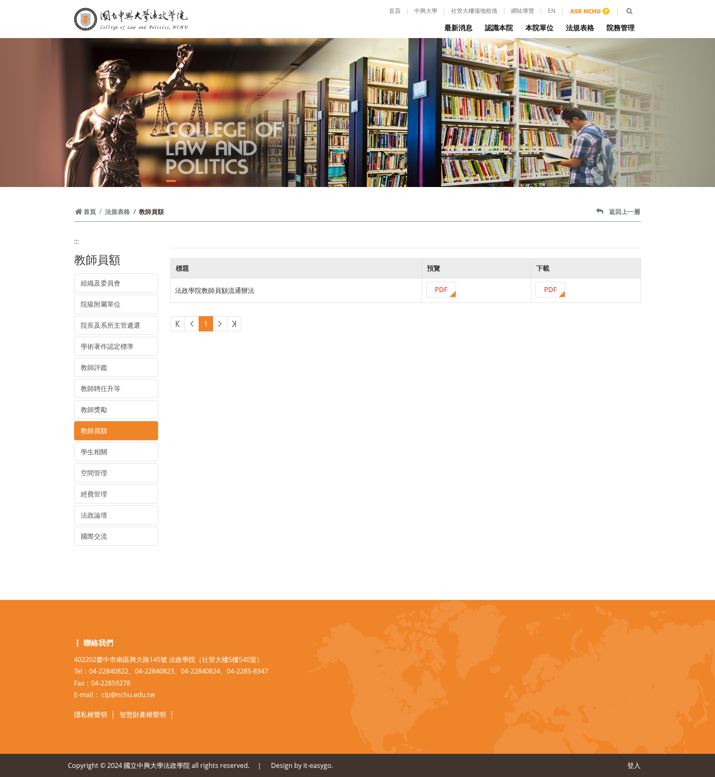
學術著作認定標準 (107, 346)
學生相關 (94, 451)
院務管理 (621, 27)
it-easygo (317, 765)
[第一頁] (177, 323)
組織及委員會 (100, 283)
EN (552, 10)
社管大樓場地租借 (474, 10)
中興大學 (425, 10)
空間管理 (94, 472)
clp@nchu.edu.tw (128, 694)
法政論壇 (94, 515)
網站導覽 (522, 10)
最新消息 (458, 27)
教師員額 (94, 430)
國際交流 (94, 536)
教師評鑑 (94, 367)
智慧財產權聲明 (143, 714)
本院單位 (539, 27)
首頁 (395, 10)
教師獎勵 (94, 409)
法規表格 (580, 27)
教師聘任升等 (100, 388)
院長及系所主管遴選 (110, 325)
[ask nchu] (590, 10)
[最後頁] (234, 323)
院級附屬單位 (100, 304)
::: (76, 241)
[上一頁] (192, 323)
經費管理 (94, 494)
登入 (634, 765)
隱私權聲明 (90, 714)
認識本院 (499, 27)
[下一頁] (220, 323)
